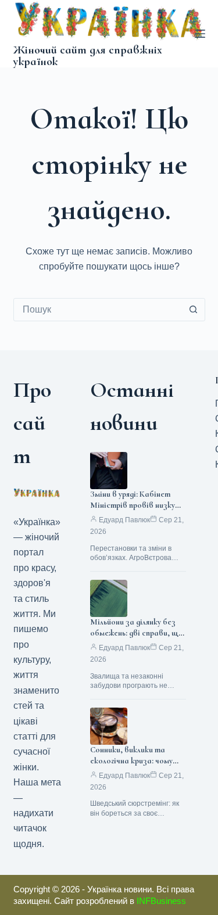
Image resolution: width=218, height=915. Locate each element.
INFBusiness (161, 901)
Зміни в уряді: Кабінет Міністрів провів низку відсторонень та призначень (132, 510)
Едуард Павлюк (124, 520)
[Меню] (200, 33)
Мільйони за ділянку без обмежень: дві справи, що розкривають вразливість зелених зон (136, 638)
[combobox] (98, 309)
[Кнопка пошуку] (194, 310)
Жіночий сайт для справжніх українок (87, 56)
